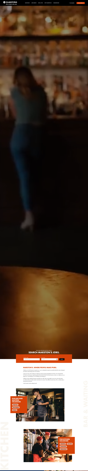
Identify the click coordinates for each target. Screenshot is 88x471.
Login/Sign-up (81, 3)
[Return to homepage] (10, 3)
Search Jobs (26, 357)
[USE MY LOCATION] (57, 359)
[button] (27, 3)
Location (43, 357)
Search (61, 359)
